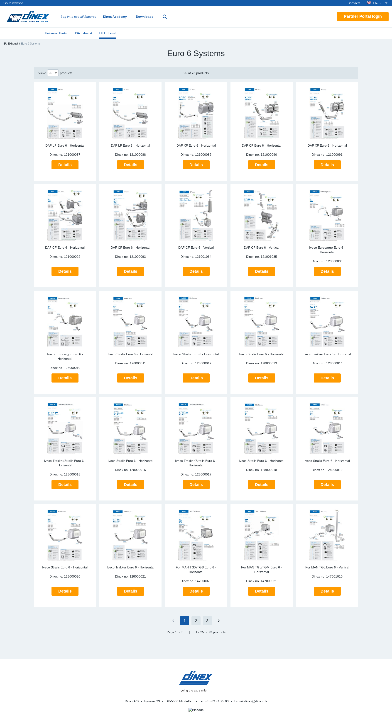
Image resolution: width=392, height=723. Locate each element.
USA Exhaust (83, 33)
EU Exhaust (107, 33)
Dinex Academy (115, 16)
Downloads (144, 16)
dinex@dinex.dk (255, 701)
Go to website (13, 3)
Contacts (354, 3)
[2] (218, 620)
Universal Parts (56, 33)
